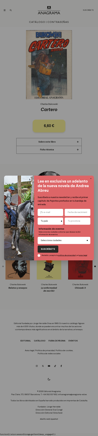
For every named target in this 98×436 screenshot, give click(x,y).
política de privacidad (67, 255)
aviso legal (83, 255)
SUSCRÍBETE (48, 249)
